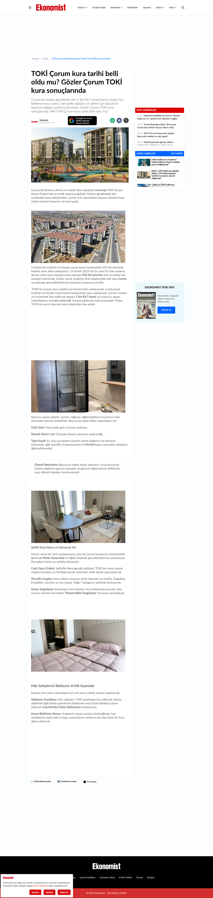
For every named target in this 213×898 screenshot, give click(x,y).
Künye (139, 877)
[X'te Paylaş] (126, 120)
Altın (171, 7)
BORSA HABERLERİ (146, 154)
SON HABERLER (146, 110)
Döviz (159, 7)
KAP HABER (177, 154)
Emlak (45, 59)
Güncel (81, 7)
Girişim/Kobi (98, 7)
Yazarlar (147, 7)
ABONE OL (166, 310)
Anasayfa (35, 59)
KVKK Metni (125, 877)
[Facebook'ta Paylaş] (119, 120)
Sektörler (115, 7)
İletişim (150, 877)
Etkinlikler (132, 7)
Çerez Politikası (87, 877)
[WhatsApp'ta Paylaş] (112, 120)
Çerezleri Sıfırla (107, 877)
